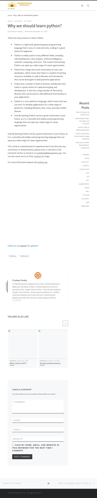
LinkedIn (23, 245)
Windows (85, 206)
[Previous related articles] (59, 323)
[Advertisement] (38, 182)
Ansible (86, 155)
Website (18, 439)
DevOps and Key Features (50, 363)
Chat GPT (85, 162)
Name (16, 420)
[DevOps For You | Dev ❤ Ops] (20, 4)
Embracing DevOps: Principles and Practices (82, 121)
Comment (19, 402)
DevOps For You (20, 493)
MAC (87, 191)
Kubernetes (84, 184)
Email (17, 430)
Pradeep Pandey (16, 31)
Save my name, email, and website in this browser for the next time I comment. (35, 448)
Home (10, 15)
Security (85, 199)
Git (88, 177)
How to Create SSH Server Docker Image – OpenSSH (81, 136)
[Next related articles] (65, 323)
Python (86, 195)
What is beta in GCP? (18, 363)
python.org (42, 162)
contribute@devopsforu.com (49, 153)
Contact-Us (39, 156)
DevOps (86, 166)
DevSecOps (84, 169)
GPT (87, 180)
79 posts (16, 300)
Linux (87, 188)
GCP (87, 173)
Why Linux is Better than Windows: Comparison (82, 145)
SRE (87, 202)
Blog (15, 15)
